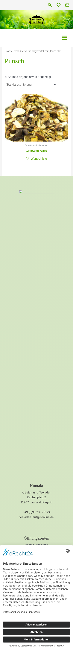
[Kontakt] (67, 5)
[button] (50, 5)
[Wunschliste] (59, 5)
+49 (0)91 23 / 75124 (36, 512)
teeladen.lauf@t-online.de (36, 517)
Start (7, 51)
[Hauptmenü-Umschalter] (64, 38)
